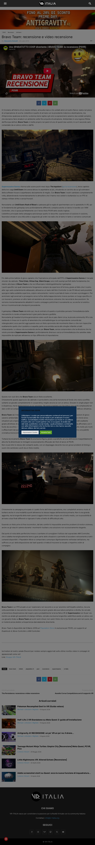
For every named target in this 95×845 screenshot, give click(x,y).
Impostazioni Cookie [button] (30, 432)
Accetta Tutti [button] (46, 432)
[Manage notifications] (6, 839)
